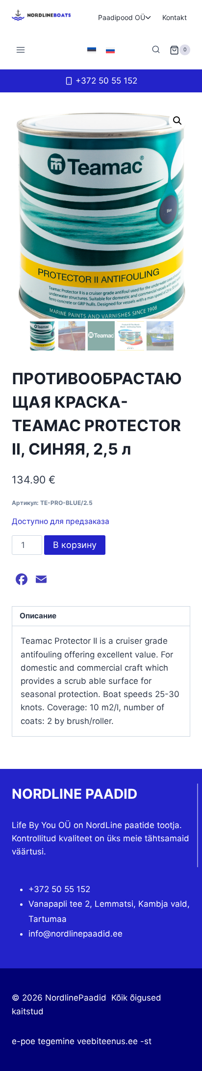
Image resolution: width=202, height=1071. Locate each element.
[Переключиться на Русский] (110, 50)
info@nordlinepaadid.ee (75, 934)
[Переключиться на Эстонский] (91, 50)
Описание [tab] (38, 615)
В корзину (75, 545)
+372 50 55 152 (59, 889)
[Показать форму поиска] (156, 50)
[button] (177, 121)
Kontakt (174, 17)
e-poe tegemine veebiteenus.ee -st (82, 1041)
